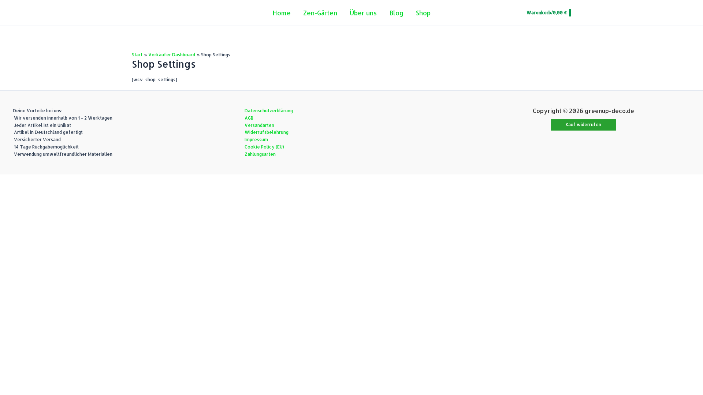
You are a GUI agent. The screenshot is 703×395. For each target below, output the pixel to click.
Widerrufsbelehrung (267, 132)
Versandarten (259, 125)
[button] (583, 125)
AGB (249, 118)
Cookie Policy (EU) (264, 147)
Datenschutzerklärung (269, 110)
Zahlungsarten (260, 154)
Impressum (256, 139)
